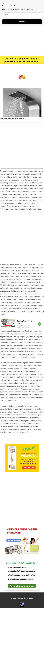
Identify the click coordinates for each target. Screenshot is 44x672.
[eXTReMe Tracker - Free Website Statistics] (22, 604)
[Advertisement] (22, 41)
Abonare (22, 22)
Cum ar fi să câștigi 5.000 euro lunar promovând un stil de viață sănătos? (22, 60)
